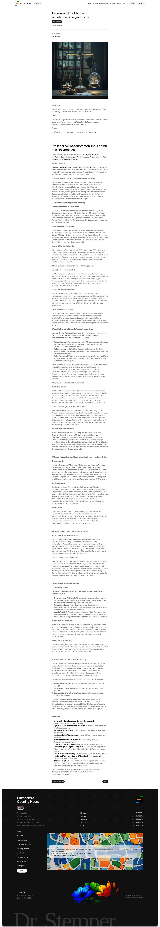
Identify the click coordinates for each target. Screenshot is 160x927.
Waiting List (20, 866)
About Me (95, 3)
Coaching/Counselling (115, 3)
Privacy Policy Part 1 (23, 857)
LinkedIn (19, 892)
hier (95, 132)
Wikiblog (125, 3)
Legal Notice (21, 853)
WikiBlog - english (23, 849)
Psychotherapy (103, 3)
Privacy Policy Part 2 (23, 861)
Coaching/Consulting (24, 844)
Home (89, 3)
